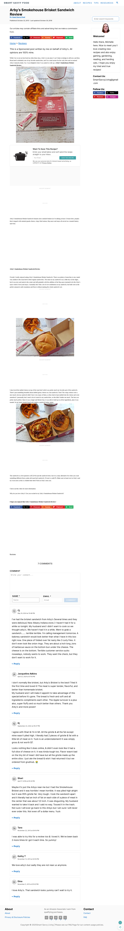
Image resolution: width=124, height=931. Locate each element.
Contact (87, 913)
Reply (17, 664)
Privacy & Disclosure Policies (17, 917)
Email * (47, 596)
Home (13, 43)
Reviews (22, 43)
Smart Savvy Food (18, 17)
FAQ (85, 917)
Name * (16, 596)
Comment (15, 571)
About (7, 913)
